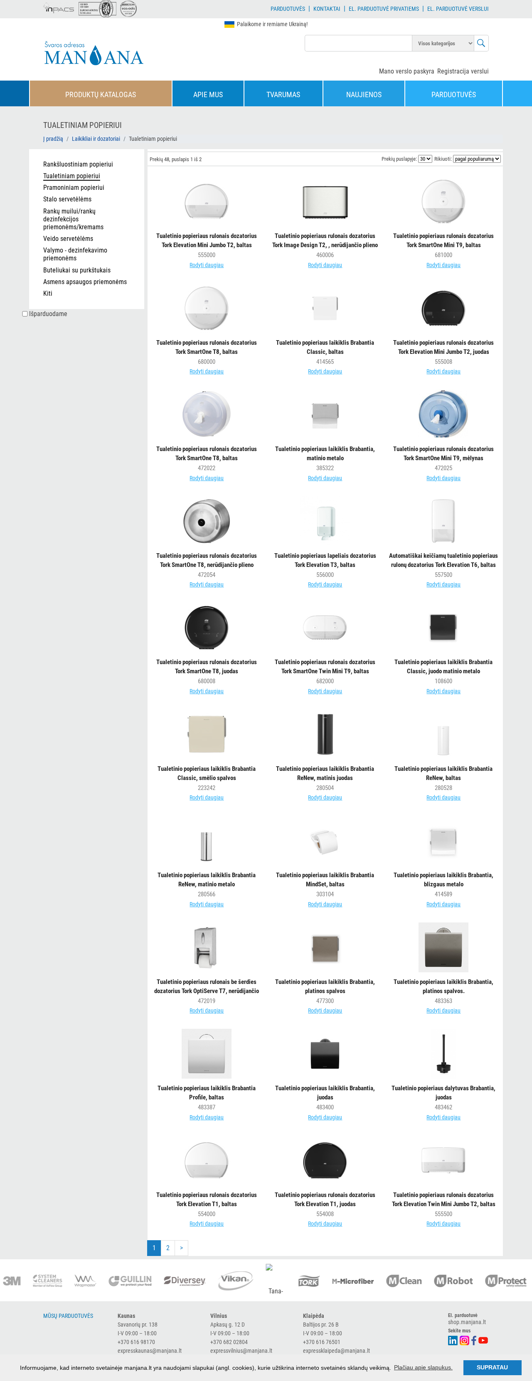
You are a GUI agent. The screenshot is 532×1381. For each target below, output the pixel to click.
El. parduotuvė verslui (458, 8)
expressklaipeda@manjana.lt (336, 1350)
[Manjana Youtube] (483, 1339)
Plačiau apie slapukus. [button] (423, 1367)
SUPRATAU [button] (492, 1367)
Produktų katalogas (100, 94)
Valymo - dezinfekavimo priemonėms (75, 254)
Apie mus (208, 94)
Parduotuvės (288, 8)
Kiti (47, 293)
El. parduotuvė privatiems (384, 8)
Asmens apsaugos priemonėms (85, 282)
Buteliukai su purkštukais (77, 270)
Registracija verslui (463, 71)
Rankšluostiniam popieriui (78, 164)
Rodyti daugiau (207, 265)
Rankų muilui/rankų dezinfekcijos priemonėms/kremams (73, 219)
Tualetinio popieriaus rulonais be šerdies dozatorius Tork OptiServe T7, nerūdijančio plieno (206, 991)
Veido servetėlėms (68, 239)
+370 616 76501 (321, 1342)
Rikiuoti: (443, 159)
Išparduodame (48, 314)
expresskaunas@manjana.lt (150, 1350)
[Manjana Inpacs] (59, 6)
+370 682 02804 (229, 1342)
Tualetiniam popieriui (71, 176)
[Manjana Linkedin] (453, 1339)
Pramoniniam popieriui (73, 187)
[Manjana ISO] (97, 8)
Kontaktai (326, 8)
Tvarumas (283, 94)
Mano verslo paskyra (406, 71)
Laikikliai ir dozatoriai (96, 138)
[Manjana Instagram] (465, 1339)
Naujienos (364, 94)
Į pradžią (53, 138)
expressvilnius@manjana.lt (241, 1350)
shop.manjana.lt (467, 1322)
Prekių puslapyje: (399, 159)
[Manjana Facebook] (474, 1339)
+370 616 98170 (136, 1342)
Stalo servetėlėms (67, 199)
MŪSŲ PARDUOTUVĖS (68, 1315)
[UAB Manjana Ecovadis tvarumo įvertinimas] (128, 8)
